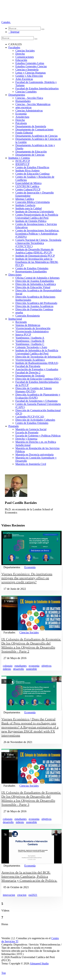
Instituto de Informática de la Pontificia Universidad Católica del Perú (36, 352)
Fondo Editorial (24, 132)
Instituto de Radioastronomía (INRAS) (36, 363)
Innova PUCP (23, 334)
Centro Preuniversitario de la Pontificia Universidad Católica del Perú (36, 216)
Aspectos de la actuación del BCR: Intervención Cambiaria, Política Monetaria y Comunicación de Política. (29, 876)
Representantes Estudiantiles (31, 271)
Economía (21, 113)
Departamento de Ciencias (29, 154)
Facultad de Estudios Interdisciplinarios (37, 88)
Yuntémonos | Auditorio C (29, 344)
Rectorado (21, 321)
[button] (6, 22)
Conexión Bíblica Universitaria (32, 202)
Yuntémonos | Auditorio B (29, 340)
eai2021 (33, 894)
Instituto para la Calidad (28, 208)
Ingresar (13, 31)
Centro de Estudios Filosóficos (32, 167)
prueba (19, 312)
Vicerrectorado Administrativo (32, 331)
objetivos (46, 665)
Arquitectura (22, 116)
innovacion (9, 894)
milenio (7, 668)
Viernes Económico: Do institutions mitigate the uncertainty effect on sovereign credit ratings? (26, 578)
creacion (21, 894)
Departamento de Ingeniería (30, 126)
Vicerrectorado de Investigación (32, 328)
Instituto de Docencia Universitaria (34, 211)
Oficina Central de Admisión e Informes (37, 277)
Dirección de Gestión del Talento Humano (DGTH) (33, 390)
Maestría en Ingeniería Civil (30, 463)
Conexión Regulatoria (27, 315)
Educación (21, 60)
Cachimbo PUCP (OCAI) (29, 416)
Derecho (20, 53)
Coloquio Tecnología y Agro (31, 347)
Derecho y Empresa (26, 438)
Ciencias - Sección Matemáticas (32, 104)
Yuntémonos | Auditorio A (29, 337)
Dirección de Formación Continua (34, 309)
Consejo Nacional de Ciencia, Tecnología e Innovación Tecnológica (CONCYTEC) (38, 243)
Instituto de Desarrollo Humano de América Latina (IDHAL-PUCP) (34, 251)
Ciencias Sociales (25, 50)
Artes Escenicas (24, 78)
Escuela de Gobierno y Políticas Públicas (38, 435)
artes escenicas (23, 107)
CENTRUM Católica (27, 186)
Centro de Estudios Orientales (31, 268)
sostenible (31, 668)
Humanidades (23, 101)
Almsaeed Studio (39, 963)
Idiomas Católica (24, 198)
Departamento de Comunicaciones (34, 129)
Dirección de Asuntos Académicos (34, 306)
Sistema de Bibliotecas (27, 325)
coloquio (7, 665)
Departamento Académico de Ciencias (36, 135)
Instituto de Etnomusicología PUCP (35, 255)
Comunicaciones (24, 56)
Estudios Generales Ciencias (31, 66)
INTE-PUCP (22, 161)
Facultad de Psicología (27, 366)
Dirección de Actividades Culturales (35, 419)
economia (34, 665)
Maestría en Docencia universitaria (34, 454)
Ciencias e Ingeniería (26, 69)
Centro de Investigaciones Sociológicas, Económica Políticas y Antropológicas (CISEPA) (37, 233)
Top (3, 972)
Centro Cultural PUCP (27, 189)
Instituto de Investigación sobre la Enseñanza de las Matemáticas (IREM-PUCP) (36, 262)
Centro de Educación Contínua (32, 173)
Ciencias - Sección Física (29, 97)
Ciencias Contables (26, 91)
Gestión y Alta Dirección (29, 75)
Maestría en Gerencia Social (30, 429)
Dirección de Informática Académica (35, 284)
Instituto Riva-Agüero (27, 170)
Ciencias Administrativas (29, 110)
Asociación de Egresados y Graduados (36, 369)
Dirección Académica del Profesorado (36, 303)
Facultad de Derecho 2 (27, 372)
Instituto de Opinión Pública (30, 220)
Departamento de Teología (30, 375)
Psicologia (21, 123)
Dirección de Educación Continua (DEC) (38, 378)
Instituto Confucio (25, 205)
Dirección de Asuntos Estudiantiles (34, 280)
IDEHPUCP (22, 164)
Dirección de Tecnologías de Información (38, 356)
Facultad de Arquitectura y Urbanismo (36, 400)
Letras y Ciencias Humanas (30, 72)
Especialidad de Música (28, 183)
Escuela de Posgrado (26, 432)
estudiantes (21, 665)
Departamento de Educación (31, 151)
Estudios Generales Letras (29, 63)
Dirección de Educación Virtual (32, 287)
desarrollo (18, 668)
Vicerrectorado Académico (30, 359)
